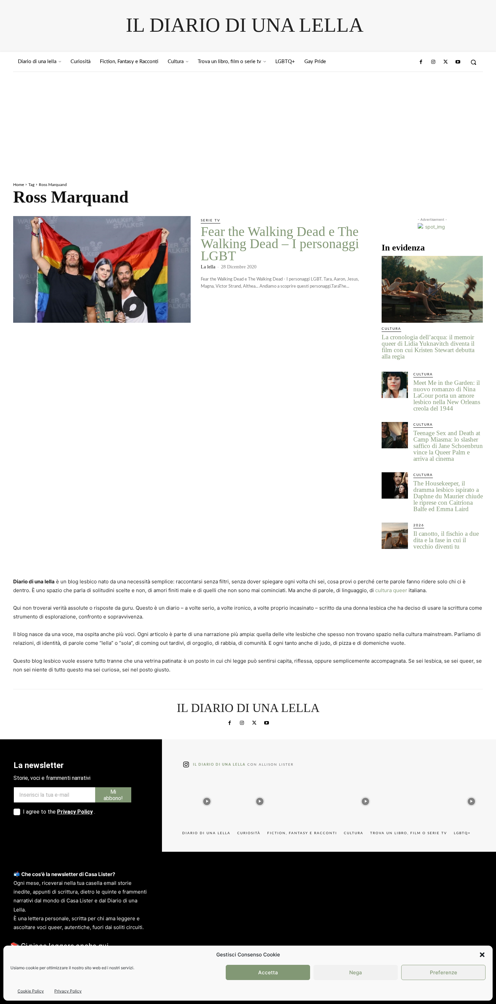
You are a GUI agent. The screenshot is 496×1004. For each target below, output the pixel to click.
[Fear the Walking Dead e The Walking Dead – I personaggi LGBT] (102, 269)
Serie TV (210, 220)
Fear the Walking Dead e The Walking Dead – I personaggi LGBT (280, 243)
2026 (418, 525)
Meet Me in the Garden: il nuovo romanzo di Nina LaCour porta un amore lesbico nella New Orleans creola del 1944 (446, 395)
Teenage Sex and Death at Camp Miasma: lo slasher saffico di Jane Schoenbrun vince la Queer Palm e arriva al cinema (448, 445)
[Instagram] (433, 62)
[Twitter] (445, 62)
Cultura (391, 329)
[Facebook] (421, 62)
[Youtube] (458, 62)
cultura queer (391, 590)
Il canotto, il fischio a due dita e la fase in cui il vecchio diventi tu (446, 540)
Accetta (268, 972)
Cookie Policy (31, 991)
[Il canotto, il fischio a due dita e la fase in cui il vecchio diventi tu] (395, 536)
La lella (208, 266)
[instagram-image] (207, 800)
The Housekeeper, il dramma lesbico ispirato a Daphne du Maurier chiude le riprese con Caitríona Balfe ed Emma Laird (448, 496)
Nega (355, 972)
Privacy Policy (68, 991)
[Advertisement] (248, 122)
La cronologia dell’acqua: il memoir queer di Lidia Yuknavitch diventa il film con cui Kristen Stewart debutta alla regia (428, 347)
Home (18, 185)
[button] (482, 954)
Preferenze (443, 972)
